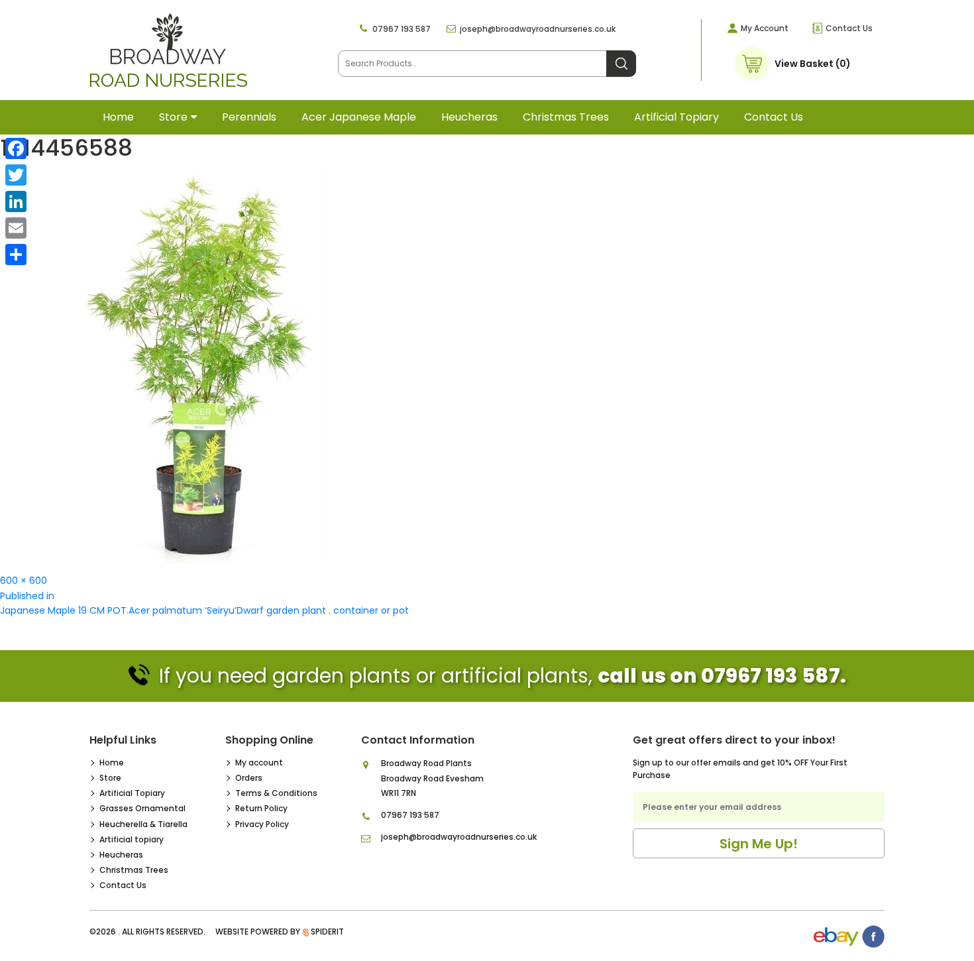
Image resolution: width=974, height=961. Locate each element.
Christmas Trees (566, 117)
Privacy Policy (262, 824)
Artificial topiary (676, 117)
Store (173, 117)
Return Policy (261, 808)
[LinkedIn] (16, 201)
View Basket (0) (813, 63)
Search (621, 63)
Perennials (249, 117)
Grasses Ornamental (142, 808)
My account (259, 762)
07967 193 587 (401, 28)
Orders (248, 777)
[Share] (16, 254)
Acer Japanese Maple (358, 117)
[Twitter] (16, 175)
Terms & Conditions (276, 793)
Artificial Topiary (132, 793)
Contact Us (849, 28)
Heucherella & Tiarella (143, 824)
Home (118, 117)
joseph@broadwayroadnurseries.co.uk (538, 28)
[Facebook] (16, 148)
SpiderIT (327, 931)
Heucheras (469, 117)
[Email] (16, 228)
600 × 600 (23, 580)
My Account (764, 28)
